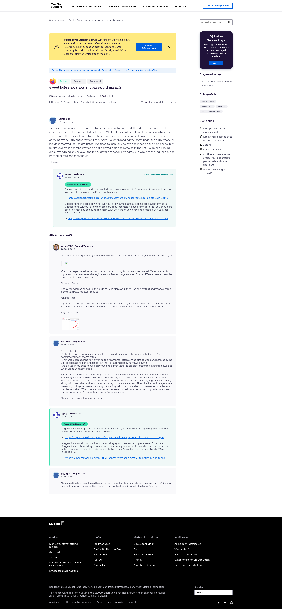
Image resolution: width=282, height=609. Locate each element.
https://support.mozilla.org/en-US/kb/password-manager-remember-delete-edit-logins (118, 198)
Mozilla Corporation (80, 587)
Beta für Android (143, 554)
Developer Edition (144, 543)
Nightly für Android (145, 565)
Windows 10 (207, 106)
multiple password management (214, 130)
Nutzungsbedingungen (79, 602)
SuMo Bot (64, 118)
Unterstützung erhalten (188, 565)
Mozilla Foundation (154, 587)
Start (52, 20)
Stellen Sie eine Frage (155, 6)
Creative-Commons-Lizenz (92, 595)
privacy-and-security (211, 111)
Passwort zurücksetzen (188, 554)
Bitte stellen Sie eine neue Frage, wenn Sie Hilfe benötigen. (131, 70)
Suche (229, 22)
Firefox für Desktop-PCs (107, 549)
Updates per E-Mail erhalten (216, 81)
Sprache (198, 587)
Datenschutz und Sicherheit (77, 102)
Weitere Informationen (149, 47)
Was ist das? (181, 549)
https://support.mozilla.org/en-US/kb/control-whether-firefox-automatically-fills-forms (118, 218)
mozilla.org (55, 602)
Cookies (119, 602)
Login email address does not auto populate (217, 138)
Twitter (53, 557)
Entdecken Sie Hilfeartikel (86, 6)
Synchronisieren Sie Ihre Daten (192, 559)
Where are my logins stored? (214, 171)
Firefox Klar (100, 565)
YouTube (225, 602)
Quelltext (54, 552)
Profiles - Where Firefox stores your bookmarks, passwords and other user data (216, 159)
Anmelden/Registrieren (218, 5)
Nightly (138, 559)
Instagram (231, 602)
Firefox (72, 20)
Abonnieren (206, 85)
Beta (136, 549)
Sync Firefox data (213, 149)
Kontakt (133, 602)
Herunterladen (101, 543)
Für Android (100, 554)
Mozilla (56, 523)
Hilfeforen (62, 20)
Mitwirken (181, 6)
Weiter (216, 63)
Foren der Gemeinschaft (122, 6)
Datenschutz (103, 602)
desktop (221, 106)
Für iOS (97, 559)
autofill (207, 145)
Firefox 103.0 (208, 101)
